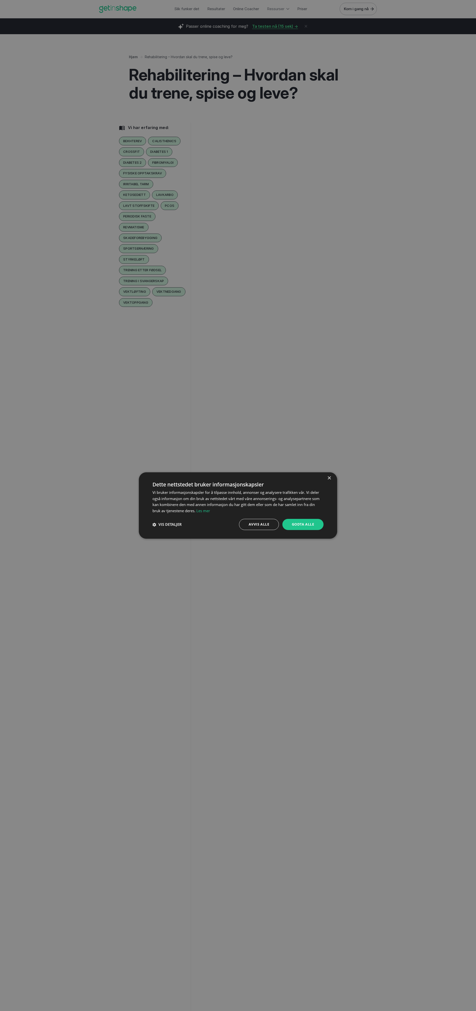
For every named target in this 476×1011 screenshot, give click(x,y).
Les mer (203, 510)
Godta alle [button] (303, 524)
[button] (167, 524)
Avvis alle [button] (259, 524)
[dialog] (238, 505)
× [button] (329, 478)
